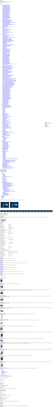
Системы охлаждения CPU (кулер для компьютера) (8, 32)
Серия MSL (4, 140)
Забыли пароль (1, 384)
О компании (4, 173)
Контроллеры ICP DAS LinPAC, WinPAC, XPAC (8, 71)
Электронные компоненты (5, 194)
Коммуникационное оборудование (5, 34)
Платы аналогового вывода (5, 124)
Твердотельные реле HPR (5, 143)
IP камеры (4, 150)
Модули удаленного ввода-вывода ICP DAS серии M (8, 82)
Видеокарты (4, 115)
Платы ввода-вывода (5, 188)
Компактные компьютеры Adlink (6, 10)
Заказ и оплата (4, 175)
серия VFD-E (4, 157)
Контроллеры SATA (5, 33)
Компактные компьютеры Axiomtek (6, 5)
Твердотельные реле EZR (5, 142)
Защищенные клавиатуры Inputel (6, 105)
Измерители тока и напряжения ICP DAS (7, 67)
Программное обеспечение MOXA (6, 45)
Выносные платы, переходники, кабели (7, 126)
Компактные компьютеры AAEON (6, 6)
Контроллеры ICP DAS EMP (6, 70)
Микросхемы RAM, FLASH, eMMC (6, 165)
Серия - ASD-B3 (4, 139)
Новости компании (5, 179)
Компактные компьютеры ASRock (6, 11)
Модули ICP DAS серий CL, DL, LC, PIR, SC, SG (8, 75)
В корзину (1, 217)
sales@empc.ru (4, 170)
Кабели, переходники (5, 117)
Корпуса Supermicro (5, 118)
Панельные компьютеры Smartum (6, 23)
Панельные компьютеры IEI (6, 58)
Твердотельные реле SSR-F (5, 146)
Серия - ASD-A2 (4, 138)
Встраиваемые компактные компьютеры (7, 182)
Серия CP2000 (4, 158)
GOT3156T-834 (1, 331)
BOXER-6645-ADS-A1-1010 (3, 313)
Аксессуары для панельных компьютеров (7, 65)
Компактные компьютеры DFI (6, 9)
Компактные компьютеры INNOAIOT (7, 8)
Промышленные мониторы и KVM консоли (6, 87)
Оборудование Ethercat (5, 43)
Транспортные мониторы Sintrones (6, 97)
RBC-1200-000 (1, 262)
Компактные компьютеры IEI (6, 13)
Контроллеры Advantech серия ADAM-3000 (7, 68)
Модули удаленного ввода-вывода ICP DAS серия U (8, 85)
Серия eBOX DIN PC (5, 18)
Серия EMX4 (4, 130)
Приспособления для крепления (6, 161)
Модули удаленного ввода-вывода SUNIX (7, 86)
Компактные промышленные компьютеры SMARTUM (8, 22)
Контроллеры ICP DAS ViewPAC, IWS (7, 72)
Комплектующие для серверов (4, 114)
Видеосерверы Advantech (5, 149)
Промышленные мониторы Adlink (6, 93)
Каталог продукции (3, 371)
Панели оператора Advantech (6, 100)
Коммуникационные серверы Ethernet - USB (7, 41)
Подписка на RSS (4, 181)
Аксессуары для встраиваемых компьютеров (7, 20)
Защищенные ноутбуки (5, 131)
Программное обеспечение (4, 133)
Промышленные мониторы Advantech (7, 90)
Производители (3, 195)
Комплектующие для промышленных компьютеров (8, 183)
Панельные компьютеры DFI (6, 56)
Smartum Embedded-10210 (3, 295)
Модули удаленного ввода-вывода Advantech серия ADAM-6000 (9, 80)
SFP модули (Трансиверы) (5, 35)
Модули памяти (4, 119)
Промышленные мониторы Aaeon (6, 92)
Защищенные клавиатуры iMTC (6, 107)
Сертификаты (4, 177)
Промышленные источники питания (6, 31)
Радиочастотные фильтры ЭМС (6, 162)
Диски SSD (4, 28)
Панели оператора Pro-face (5, 102)
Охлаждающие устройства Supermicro (7, 120)
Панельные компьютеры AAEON (6, 53)
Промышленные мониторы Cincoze (6, 95)
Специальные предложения (4, 372)
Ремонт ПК (2, 197)
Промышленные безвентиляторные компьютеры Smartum (9, 24)
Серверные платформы (5, 26)
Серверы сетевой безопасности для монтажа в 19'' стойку (9, 167)
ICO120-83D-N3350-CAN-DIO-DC (3, 319)
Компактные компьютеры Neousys (6, 16)
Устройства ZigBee (5, 47)
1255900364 (1, 273)
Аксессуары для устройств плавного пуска (7, 128)
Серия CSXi (4, 129)
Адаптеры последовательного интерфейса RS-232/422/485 (9, 37)
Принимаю (1, 406)
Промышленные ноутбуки (5, 64)
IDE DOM (4, 108)
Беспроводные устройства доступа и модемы (7, 38)
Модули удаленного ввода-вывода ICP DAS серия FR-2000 (9, 83)
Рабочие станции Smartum (5, 25)
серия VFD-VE (4, 155)
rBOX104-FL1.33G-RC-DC (3, 367)
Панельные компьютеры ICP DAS (6, 52)
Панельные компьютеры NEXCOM (6, 61)
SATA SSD (4, 111)
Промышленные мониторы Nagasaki (6, 91)
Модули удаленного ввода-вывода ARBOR (7, 81)
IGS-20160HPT (1, 348)
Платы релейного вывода (5, 125)
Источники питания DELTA (6, 151)
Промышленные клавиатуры (4, 104)
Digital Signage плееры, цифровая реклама (7, 19)
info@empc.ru (5, 169)
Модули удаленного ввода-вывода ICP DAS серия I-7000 (9, 84)
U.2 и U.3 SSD (4, 112)
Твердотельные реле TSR (5, 147)
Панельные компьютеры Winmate (6, 63)
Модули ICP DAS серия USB (6, 77)
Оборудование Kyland (5, 48)
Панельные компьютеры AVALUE (6, 66)
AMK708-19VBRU (2, 325)
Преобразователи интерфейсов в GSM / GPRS (7, 44)
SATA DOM (4, 110)
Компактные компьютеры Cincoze (6, 12)
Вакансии (4, 174)
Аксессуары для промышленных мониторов (7, 98)
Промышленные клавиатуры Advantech (7, 106)
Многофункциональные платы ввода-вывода (7, 123)
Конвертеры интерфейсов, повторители (7, 42)
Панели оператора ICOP (5, 103)
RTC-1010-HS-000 (2, 264)
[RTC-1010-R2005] (14, 209)
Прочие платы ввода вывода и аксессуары (7, 127)
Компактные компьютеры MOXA (6, 15)
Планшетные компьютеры (5, 132)
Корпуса (3, 27)
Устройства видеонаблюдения (4, 148)
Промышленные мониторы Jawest (6, 89)
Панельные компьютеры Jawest (6, 59)
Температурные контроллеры (6, 164)
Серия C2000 (4, 159)
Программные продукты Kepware (6, 135)
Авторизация (1, 402)
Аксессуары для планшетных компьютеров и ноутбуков (10, 191)
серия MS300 (4, 136)
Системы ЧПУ (4, 156)
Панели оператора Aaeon (5, 99)
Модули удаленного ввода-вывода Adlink (7, 79)
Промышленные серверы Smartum (6, 21)
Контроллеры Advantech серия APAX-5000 (7, 69)
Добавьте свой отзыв (2, 275)
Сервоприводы (4, 192)
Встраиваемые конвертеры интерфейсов (7, 39)
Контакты (2, 373)
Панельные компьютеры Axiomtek (6, 49)
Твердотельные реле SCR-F (5, 144)
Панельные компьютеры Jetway (6, 51)
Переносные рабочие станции (6, 50)
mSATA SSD (4, 109)
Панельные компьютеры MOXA (6, 60)
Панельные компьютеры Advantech (6, 54)
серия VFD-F (4, 154)
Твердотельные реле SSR (5, 145)
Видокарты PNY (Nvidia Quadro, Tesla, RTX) (7, 116)
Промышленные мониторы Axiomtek (6, 88)
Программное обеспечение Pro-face (6, 134)
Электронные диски (5, 187)
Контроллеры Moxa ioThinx (5, 74)
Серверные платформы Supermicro (6, 122)
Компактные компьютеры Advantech (6, 7)
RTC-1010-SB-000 (2, 266)
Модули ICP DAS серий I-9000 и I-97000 (7, 76)
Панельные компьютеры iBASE (6, 57)
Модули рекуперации (5, 163)
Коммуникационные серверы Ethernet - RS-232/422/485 (8, 40)
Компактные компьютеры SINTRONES (7, 17)
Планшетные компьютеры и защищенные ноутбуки (8, 189)
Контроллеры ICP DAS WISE (6, 73)
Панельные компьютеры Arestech (6, 55)
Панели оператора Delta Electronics (6, 101)
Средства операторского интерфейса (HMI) (7, 186)
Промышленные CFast (5, 113)
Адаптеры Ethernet (5, 36)
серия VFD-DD (4, 152)
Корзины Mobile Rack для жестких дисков (7, 29)
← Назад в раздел (2, 278)
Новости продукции (5, 178)
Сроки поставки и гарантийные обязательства (7, 176)
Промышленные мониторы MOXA (6, 96)
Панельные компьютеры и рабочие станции (7, 184)
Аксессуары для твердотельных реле (6, 141)
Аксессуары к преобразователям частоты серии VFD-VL (9, 160)
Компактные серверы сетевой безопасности (7, 166)
